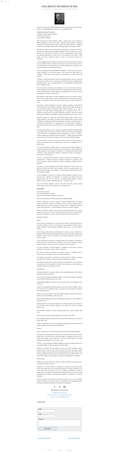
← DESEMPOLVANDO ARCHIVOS (44, 438)
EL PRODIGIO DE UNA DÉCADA (59, 392)
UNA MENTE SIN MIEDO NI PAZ (59, 6)
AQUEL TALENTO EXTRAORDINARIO (59, 397)
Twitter (59, 387)
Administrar (69, 450)
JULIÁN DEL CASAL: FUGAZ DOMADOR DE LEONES (59, 394)
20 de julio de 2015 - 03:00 (48, 9)
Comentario (40, 419)
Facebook (55, 387)
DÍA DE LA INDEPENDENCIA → (74, 438)
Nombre (40, 409)
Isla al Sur (6, 1)
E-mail (43, 414)
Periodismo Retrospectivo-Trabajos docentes (65, 9)
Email (64, 387)
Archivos (59, 450)
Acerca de (49, 450)
